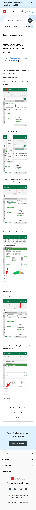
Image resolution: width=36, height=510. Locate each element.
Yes (15, 413)
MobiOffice (8, 26)
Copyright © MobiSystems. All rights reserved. (18, 496)
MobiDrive (26, 26)
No (21, 413)
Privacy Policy (23, 502)
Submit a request (18, 443)
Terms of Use (12, 502)
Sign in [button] (29, 11)
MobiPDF (17, 26)
